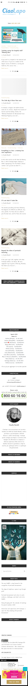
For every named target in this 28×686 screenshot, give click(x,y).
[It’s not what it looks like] (14, 186)
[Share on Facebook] (12, 71)
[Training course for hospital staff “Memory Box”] (14, 35)
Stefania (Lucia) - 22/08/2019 (14, 363)
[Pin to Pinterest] (15, 71)
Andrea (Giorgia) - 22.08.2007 (14, 338)
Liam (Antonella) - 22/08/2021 (14, 350)
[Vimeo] (20, 2)
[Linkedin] (14, 2)
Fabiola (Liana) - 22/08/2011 (14, 348)
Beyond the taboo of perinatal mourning (11, 251)
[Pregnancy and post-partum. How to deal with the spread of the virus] (4, 664)
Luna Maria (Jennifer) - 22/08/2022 (14, 354)
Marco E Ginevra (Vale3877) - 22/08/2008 (14, 357)
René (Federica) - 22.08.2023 (14, 359)
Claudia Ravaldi (7, 55)
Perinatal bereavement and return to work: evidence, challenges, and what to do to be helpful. (13, 597)
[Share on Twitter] (14, 71)
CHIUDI (25, 669)
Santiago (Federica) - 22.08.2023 (14, 361)
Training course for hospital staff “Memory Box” (11, 51)
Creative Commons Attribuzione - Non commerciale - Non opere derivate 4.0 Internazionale (13, 646)
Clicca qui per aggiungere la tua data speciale (14, 366)
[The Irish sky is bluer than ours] (14, 86)
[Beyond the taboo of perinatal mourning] (14, 236)
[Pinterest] (13, 2)
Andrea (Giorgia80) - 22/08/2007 (14, 340)
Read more (4, 68)
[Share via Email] (17, 71)
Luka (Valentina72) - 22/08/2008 (14, 352)
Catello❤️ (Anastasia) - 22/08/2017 (14, 342)
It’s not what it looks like (9, 200)
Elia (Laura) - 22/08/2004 (14, 346)
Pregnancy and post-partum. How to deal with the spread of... (12, 665)
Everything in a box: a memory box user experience (12, 151)
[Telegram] (22, 2)
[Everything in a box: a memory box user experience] (14, 136)
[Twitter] (9, 2)
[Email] (18, 2)
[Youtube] (16, 2)
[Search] (26, 2)
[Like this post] (10, 71)
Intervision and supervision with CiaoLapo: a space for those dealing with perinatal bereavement (13, 611)
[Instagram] (11, 2)
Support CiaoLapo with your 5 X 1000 (14, 669)
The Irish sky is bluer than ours (11, 100)
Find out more (14, 682)
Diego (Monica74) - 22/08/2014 (14, 344)
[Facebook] (8, 2)
